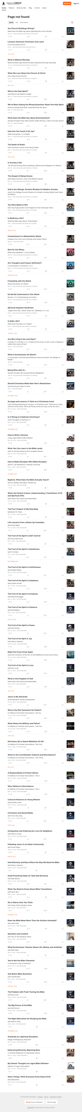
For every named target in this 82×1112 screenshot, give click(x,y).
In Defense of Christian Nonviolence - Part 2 (24, 776)
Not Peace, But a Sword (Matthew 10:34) (26, 741)
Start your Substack (35, 1102)
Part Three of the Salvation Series (20, 905)
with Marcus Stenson (15, 641)
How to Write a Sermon (18, 435)
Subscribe (67, 3)
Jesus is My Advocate (17, 697)
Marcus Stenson (31, 33)
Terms (46, 1097)
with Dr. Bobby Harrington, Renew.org (22, 482)
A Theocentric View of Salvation (19, 963)
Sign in (76, 3)
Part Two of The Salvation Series (19, 937)
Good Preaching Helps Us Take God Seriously (28, 876)
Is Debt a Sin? (14, 321)
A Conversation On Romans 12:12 (20, 266)
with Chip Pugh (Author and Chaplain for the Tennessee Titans (30, 208)
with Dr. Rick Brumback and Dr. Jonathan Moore (25, 451)
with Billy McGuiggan (15, 597)
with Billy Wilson (14, 878)
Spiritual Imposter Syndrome (21, 308)
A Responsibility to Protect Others (23, 773)
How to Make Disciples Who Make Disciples (27, 462)
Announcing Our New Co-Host (19, 386)
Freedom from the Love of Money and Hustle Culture (27, 239)
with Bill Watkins (14, 610)
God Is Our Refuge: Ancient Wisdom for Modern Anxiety (33, 189)
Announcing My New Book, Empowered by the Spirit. (27, 107)
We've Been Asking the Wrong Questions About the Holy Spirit (36, 104)
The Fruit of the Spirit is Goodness (23, 580)
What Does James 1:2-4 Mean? (19, 134)
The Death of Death (16, 145)
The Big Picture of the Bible (20, 1005)
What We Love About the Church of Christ (26, 73)
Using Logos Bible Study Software (20, 438)
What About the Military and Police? (24, 723)
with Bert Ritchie (14, 628)
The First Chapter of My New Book (23, 509)
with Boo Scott (13, 668)
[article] (41, 32)
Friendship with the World (19, 281)
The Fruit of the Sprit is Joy (20, 639)
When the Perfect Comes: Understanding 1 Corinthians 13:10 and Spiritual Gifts (35, 494)
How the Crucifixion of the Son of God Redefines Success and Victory (33, 655)
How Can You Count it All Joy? (21, 131)
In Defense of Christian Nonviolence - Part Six (24, 713)
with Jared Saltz (13, 923)
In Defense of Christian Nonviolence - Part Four (25, 744)
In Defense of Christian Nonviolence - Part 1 (24, 789)
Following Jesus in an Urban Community (26, 844)
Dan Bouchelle (31, 47)
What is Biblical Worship (19, 60)
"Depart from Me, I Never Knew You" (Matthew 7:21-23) (28, 310)
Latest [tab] (11, 22)
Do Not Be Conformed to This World (23, 294)
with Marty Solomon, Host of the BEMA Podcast (25, 179)
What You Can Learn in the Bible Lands (25, 448)
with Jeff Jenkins (13, 1079)
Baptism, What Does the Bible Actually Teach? (28, 480)
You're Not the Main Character (21, 960)
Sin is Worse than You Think (20, 902)
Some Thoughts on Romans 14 (19, 420)
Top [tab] (16, 22)
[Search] (72, 22)
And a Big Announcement (17, 76)
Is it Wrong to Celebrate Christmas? (24, 417)
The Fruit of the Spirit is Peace (21, 625)
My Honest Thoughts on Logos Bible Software (28, 1063)
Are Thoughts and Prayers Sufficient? (25, 263)
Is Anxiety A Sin (15, 163)
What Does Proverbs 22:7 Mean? (20, 324)
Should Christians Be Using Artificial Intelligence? (26, 373)
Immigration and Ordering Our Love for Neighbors (30, 831)
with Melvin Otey (14, 1021)
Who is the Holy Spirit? (18, 91)
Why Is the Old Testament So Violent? (25, 710)
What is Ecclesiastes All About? (22, 355)
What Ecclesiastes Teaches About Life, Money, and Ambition (35, 947)
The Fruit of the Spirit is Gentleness (24, 549)
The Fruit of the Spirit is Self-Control (24, 536)
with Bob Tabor (13, 950)
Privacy (40, 1097)
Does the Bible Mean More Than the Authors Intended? (32, 920)
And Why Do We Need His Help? (19, 94)
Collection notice (56, 1097)
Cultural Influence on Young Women (24, 800)
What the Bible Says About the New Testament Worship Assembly (32, 63)
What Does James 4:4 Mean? (18, 284)
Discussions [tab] (24, 22)
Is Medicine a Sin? (16, 218)
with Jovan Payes (14, 847)
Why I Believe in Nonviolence (21, 786)
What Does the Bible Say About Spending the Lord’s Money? (30, 31)
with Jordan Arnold (15, 583)
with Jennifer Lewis (15, 802)
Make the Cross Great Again (20, 652)
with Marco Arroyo (15, 834)
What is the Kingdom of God (20, 679)
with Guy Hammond (15, 538)
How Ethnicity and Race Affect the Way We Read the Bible (33, 862)
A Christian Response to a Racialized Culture (24, 1053)
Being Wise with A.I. (17, 370)
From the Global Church (16, 44)
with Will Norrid (13, 1008)
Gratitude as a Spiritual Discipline (23, 1037)
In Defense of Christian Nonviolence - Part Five (25, 726)
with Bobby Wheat (14, 570)
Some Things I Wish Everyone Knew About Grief (29, 1077)
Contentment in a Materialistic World (24, 236)
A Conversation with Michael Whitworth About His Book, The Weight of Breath (34, 358)
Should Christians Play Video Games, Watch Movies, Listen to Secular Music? (36, 121)
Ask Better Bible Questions (20, 974)
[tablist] (18, 22)
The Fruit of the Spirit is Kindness (23, 594)
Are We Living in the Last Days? (22, 339)
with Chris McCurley (15, 816)
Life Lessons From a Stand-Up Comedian (26, 522)
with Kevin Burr (13, 892)
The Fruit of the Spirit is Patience (22, 607)
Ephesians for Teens (15, 512)
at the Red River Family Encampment (21, 699)
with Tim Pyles (13, 552)
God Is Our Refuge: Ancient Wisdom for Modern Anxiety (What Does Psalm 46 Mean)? (35, 193)
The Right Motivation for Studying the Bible (27, 1019)
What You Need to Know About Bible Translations (30, 889)
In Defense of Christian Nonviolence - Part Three (25, 758)
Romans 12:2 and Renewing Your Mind (22, 297)
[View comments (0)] (28, 391)
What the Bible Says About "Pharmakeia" (23, 221)
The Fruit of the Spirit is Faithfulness (24, 567)
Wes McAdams (18, 33)
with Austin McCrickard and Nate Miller (22, 498)
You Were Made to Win (18, 205)
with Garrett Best (14, 977)
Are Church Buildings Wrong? (21, 28)
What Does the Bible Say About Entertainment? (29, 118)
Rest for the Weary (16, 250)
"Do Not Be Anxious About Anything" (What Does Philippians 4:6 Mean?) (34, 165)
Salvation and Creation (18, 934)
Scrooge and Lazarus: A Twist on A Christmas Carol (31, 401)
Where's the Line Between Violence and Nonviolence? (32, 755)
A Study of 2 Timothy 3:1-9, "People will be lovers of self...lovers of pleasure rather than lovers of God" (35, 343)
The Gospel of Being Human (20, 176)
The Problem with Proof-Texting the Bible (26, 992)
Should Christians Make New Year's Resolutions (29, 383)
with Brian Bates (14, 525)
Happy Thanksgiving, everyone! (19, 1039)
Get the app (51, 1102)
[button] (3, 8)
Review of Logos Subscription (18, 1066)
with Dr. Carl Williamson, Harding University (24, 464)
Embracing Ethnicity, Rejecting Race (24, 1050)
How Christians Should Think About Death (23, 147)
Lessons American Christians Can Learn (26, 42)
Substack (30, 1107)
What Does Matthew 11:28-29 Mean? (21, 252)
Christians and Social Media (20, 813)
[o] (70, 31)
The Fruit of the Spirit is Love (21, 665)
